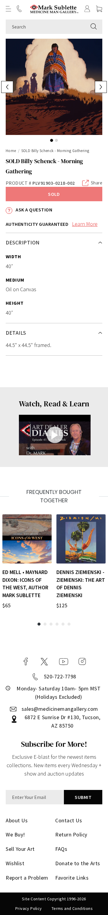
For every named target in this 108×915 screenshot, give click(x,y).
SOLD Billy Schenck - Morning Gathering (55, 150)
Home (11, 150)
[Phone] (19, 8)
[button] (8, 8)
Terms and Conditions (72, 908)
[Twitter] (44, 661)
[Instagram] (82, 661)
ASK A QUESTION (33, 210)
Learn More (85, 223)
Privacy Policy (28, 908)
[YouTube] (63, 661)
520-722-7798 (60, 676)
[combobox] (45, 26)
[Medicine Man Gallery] (54, 8)
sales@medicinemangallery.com (60, 708)
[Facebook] (25, 661)
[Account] (87, 8)
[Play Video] (54, 435)
